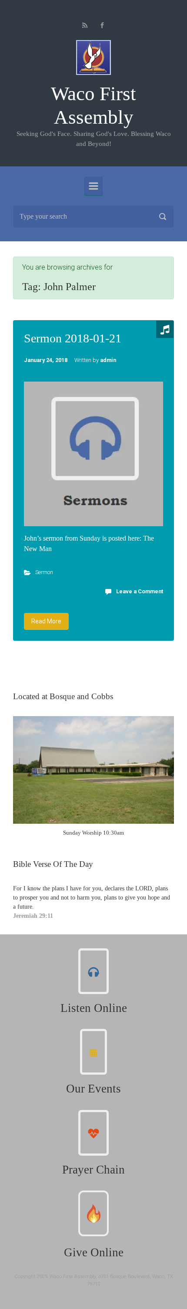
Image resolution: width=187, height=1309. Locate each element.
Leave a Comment (139, 591)
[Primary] (93, 186)
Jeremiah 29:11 (33, 916)
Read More (46, 621)
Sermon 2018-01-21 (72, 338)
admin (108, 360)
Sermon (44, 572)
